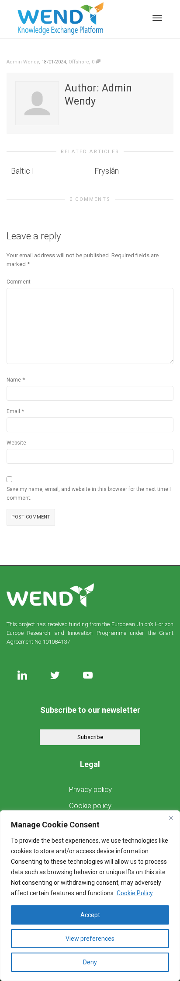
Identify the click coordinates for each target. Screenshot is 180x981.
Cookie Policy (135, 893)
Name (14, 380)
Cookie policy (90, 805)
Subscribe (90, 737)
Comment (19, 282)
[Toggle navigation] (157, 18)
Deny (90, 962)
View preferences (90, 938)
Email (13, 411)
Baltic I (22, 170)
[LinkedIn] (22, 674)
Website (16, 443)
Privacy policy (90, 789)
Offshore (79, 62)
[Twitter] (55, 674)
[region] (90, 895)
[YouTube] (88, 674)
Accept (90, 914)
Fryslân (106, 170)
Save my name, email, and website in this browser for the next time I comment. (89, 493)
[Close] (171, 818)
